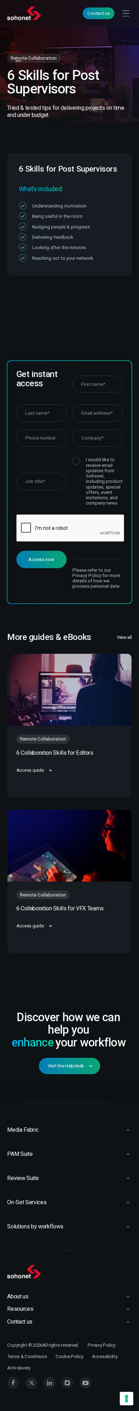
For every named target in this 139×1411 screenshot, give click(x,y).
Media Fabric (22, 1129)
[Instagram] (67, 1383)
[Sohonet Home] (25, 13)
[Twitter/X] (31, 1383)
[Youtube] (85, 1383)
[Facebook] (13, 1383)
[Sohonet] (69, 1272)
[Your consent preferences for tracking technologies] (126, 1398)
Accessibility (105, 1356)
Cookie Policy (69, 1356)
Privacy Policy (101, 1345)
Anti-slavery (18, 1367)
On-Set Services (26, 1202)
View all (124, 637)
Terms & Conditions (27, 1356)
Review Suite (22, 1178)
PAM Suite (19, 1154)
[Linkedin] (49, 1383)
